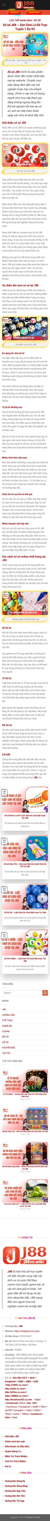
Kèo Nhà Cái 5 (20, 1377)
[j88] (25, 5)
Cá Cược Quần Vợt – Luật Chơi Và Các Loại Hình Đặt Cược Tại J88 (25, 1176)
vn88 (35, 1381)
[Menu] (3, 4)
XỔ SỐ (5, 1042)
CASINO (6, 1031)
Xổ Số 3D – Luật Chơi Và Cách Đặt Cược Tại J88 (25, 912)
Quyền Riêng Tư (13, 1451)
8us (29, 1403)
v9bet (29, 1410)
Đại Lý (8, 1466)
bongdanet (10, 1381)
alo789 (8, 1410)
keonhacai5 (12, 1403)
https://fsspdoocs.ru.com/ (27, 1331)
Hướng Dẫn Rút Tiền (15, 1496)
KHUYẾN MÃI (8, 1047)
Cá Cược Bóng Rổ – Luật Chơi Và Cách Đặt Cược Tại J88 (25, 1213)
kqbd (38, 1399)
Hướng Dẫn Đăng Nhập (16, 1486)
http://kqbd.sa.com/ (15, 1388)
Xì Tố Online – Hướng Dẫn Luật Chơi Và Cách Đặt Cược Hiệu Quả (25, 1067)
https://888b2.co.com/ (16, 1396)
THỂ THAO (7, 1020)
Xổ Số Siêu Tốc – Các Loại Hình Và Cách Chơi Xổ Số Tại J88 (25, 865)
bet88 (35, 1406)
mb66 (37, 1410)
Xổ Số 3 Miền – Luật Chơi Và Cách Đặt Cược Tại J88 (25, 959)
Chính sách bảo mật (15, 1441)
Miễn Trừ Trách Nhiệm (16, 1456)
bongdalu (19, 1410)
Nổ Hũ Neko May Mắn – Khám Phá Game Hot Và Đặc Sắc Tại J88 (25, 1139)
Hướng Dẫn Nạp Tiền (15, 1491)
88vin (22, 1403)
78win (8, 1414)
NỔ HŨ (5, 1036)
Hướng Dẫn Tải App (15, 1501)
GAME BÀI (7, 1026)
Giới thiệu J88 (12, 1436)
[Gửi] (45, 993)
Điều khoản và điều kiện (17, 1446)
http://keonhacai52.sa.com (18, 1399)
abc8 (32, 1377)
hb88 (20, 1381)
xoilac (16, 1414)
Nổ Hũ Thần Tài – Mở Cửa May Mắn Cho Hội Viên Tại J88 (25, 1103)
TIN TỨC (6, 1053)
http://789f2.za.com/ (16, 1385)
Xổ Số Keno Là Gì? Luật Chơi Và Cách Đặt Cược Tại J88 (25, 816)
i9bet (43, 1406)
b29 (35, 1403)
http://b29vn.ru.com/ (15, 1392)
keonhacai (12, 1406)
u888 (28, 1381)
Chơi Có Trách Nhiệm (15, 1461)
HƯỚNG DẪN (8, 1015)
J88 (4, 1009)
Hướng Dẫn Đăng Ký (15, 1481)
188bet (25, 1414)
